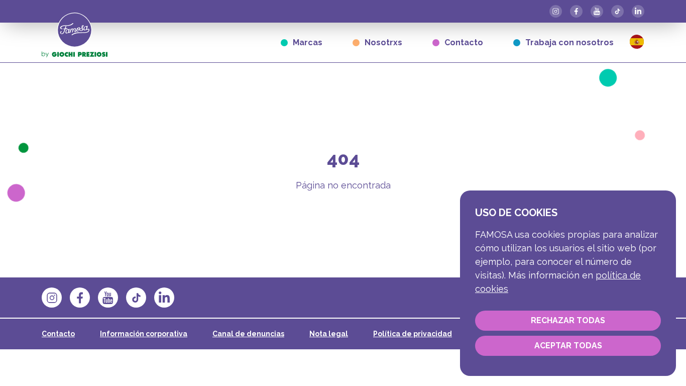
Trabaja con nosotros (569, 42)
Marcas (307, 42)
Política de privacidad (412, 334)
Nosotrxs (383, 42)
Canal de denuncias (248, 334)
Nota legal (328, 334)
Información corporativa (143, 334)
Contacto (463, 42)
